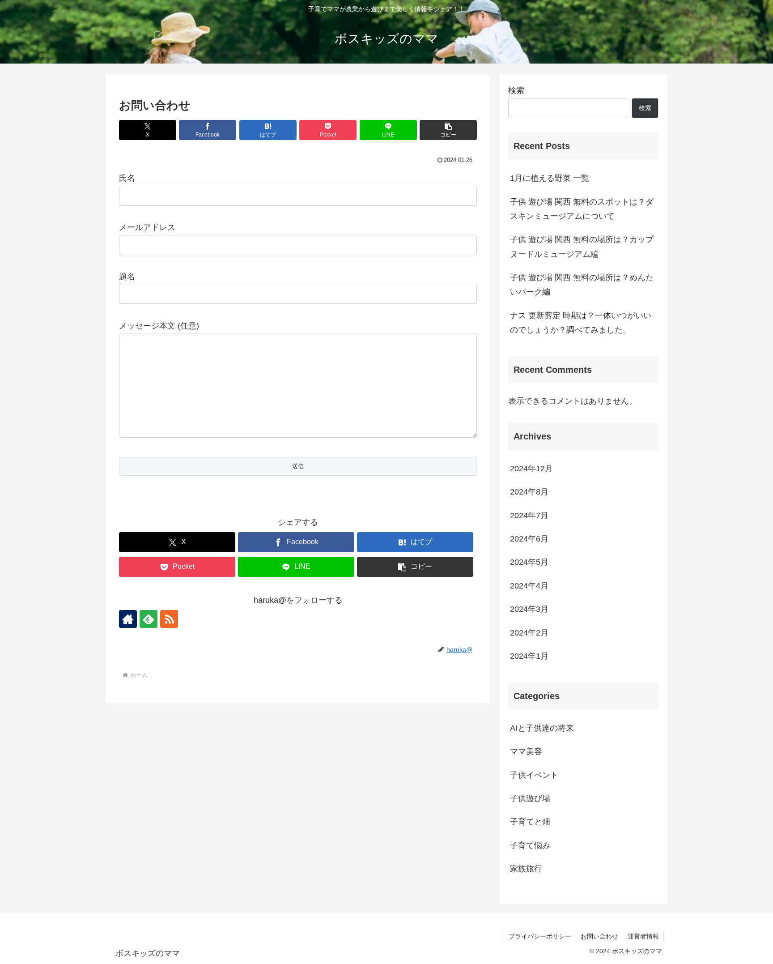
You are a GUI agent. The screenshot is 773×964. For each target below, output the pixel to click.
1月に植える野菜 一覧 (549, 178)
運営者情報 (643, 936)
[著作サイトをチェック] (128, 619)
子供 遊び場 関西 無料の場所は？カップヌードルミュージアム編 (582, 246)
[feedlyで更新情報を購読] (148, 619)
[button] (448, 130)
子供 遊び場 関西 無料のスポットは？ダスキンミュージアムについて (582, 209)
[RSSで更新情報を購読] (169, 619)
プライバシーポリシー (540, 936)
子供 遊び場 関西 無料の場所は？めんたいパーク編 (582, 284)
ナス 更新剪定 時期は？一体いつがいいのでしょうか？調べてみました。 (580, 322)
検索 (516, 90)
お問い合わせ (599, 936)
